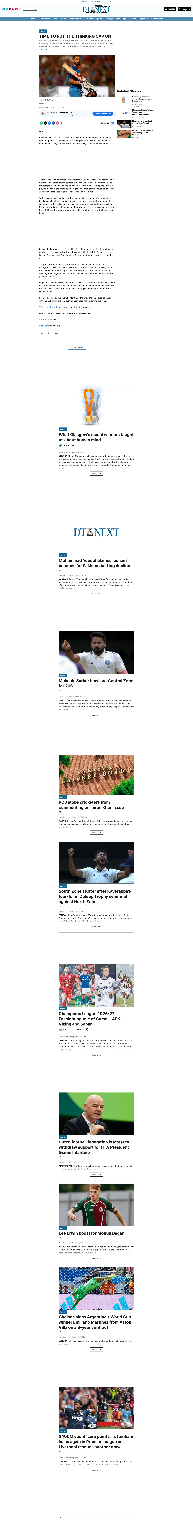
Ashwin (55, 333)
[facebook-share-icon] (49, 124)
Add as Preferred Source (103, 113)
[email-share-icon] (57, 124)
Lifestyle (109, 19)
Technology (121, 19)
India (55, 19)
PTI (60, 570)
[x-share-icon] (45, 124)
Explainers (143, 19)
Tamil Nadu (45, 19)
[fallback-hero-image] (124, 100)
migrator (43, 103)
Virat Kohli (45, 333)
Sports (99, 19)
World (63, 19)
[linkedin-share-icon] (53, 124)
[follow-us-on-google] (112, 123)
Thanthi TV (107, 1)
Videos (133, 19)
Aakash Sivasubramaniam (73, 1029)
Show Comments (77, 348)
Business (89, 19)
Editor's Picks (157, 19)
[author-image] (60, 445)
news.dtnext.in (51, 307)
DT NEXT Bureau (70, 445)
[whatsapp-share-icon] (41, 124)
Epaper (85, 1)
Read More (96, 474)
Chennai (33, 19)
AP (60, 1157)
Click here (44, 319)
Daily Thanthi (95, 1)
